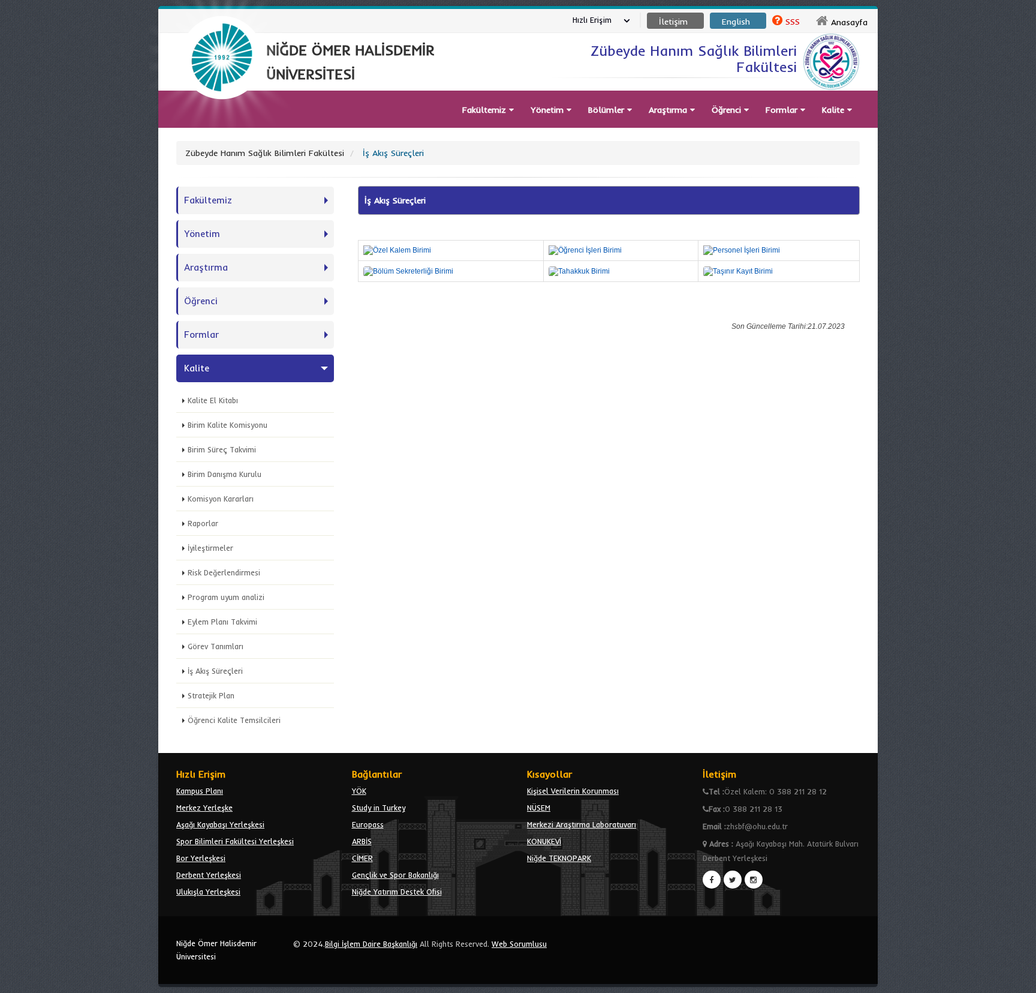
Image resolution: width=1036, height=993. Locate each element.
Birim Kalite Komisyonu (227, 425)
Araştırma (669, 109)
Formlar (783, 109)
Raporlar (203, 523)
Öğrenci (728, 109)
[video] (221, 127)
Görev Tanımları (215, 646)
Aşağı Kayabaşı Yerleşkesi (220, 824)
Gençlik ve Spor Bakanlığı (395, 875)
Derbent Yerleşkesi (208, 875)
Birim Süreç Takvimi (222, 449)
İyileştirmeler (210, 548)
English (736, 21)
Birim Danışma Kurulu (224, 474)
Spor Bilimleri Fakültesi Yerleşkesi (235, 841)
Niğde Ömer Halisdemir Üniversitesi (216, 949)
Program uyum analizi (226, 597)
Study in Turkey (378, 807)
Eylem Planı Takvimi (222, 621)
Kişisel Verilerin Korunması (573, 791)
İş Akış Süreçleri (215, 671)
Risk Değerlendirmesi (224, 572)
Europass (368, 824)
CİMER (362, 858)
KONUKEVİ (544, 841)
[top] (1015, 978)
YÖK (359, 791)
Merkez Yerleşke (204, 807)
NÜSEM (538, 807)
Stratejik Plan (211, 695)
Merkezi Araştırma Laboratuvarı (581, 824)
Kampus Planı (199, 791)
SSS (792, 21)
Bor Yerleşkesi (200, 858)
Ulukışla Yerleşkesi (208, 891)
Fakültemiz (485, 109)
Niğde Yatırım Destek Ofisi (397, 891)
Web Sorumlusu (519, 944)
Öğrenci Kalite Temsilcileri (234, 720)
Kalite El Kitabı (213, 400)
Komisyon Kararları (221, 498)
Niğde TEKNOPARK (559, 858)
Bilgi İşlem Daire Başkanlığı (371, 944)
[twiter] (733, 880)
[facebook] (712, 880)
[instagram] (754, 880)
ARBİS (362, 841)
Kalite (834, 109)
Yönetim (549, 109)
